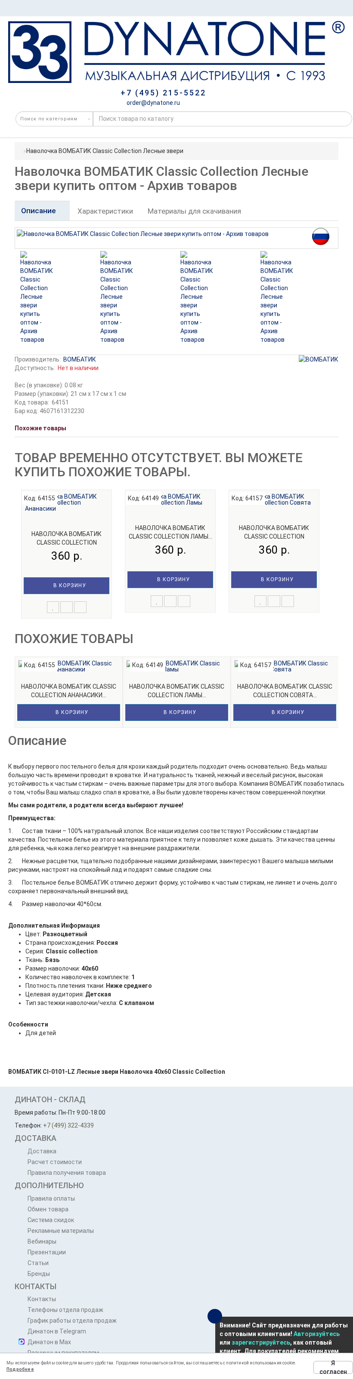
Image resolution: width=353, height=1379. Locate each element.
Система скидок (51, 1220)
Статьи (38, 1262)
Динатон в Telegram (57, 1331)
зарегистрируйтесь (261, 1342)
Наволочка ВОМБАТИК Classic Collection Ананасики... (66, 542)
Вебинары (42, 1241)
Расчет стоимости (55, 1161)
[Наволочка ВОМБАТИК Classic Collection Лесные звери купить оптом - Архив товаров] (38, 297)
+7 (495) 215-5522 (163, 92)
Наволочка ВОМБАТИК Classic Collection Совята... (274, 536)
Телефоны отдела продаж (65, 1309)
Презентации (47, 1252)
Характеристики (105, 211)
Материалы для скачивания (194, 211)
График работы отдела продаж (72, 1320)
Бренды (39, 1273)
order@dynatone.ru (152, 102)
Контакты (42, 1299)
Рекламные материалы (61, 1230)
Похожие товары (40, 428)
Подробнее (20, 1369)
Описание (39, 210)
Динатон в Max (49, 1342)
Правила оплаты (51, 1198)
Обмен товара (48, 1209)
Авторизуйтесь (317, 1333)
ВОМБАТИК (79, 359)
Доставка (42, 1151)
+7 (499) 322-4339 (68, 1125)
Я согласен (333, 1367)
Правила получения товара (67, 1172)
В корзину (69, 585)
